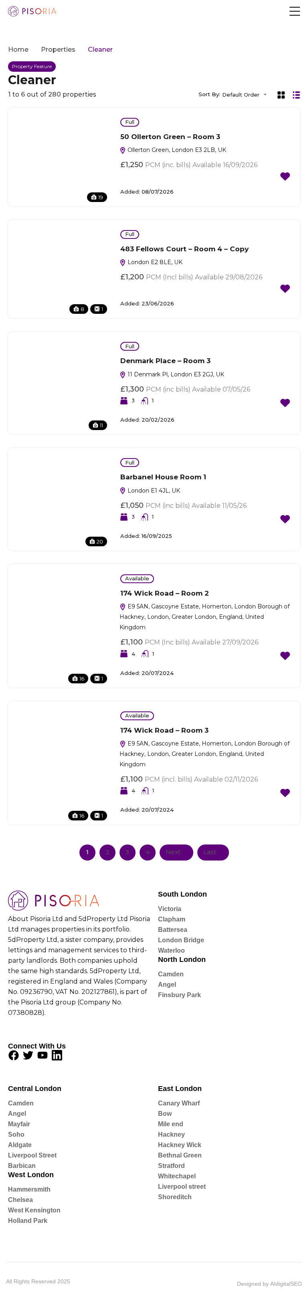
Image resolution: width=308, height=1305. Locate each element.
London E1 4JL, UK (153, 490)
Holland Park (27, 1220)
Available (137, 578)
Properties (58, 49)
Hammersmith (29, 1189)
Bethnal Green (180, 1155)
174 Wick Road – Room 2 (164, 593)
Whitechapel (177, 1176)
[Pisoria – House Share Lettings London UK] (32, 11)
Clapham (171, 919)
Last (209, 852)
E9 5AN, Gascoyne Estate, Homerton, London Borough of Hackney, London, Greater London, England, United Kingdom (205, 617)
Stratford (171, 1165)
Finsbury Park (179, 995)
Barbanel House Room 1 (163, 477)
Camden (171, 974)
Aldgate (20, 1144)
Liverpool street (182, 1186)
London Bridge (181, 940)
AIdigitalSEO (286, 1284)
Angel (167, 984)
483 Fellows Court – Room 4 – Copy (184, 249)
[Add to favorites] (285, 176)
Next (173, 852)
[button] (295, 11)
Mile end (170, 1124)
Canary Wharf (179, 1103)
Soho (16, 1134)
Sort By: (209, 94)
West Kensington (34, 1210)
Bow (165, 1113)
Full (129, 122)
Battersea (172, 929)
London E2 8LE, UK (154, 262)
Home (18, 49)
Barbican (22, 1165)
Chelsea (20, 1199)
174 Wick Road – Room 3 (164, 730)
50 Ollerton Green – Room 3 (170, 137)
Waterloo (171, 950)
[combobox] (247, 95)
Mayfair (19, 1124)
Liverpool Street (32, 1155)
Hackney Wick (179, 1144)
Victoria (169, 908)
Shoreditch (175, 1197)
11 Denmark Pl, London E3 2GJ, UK (175, 374)
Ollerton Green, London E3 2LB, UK (176, 150)
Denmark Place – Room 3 (165, 361)
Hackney (171, 1134)
